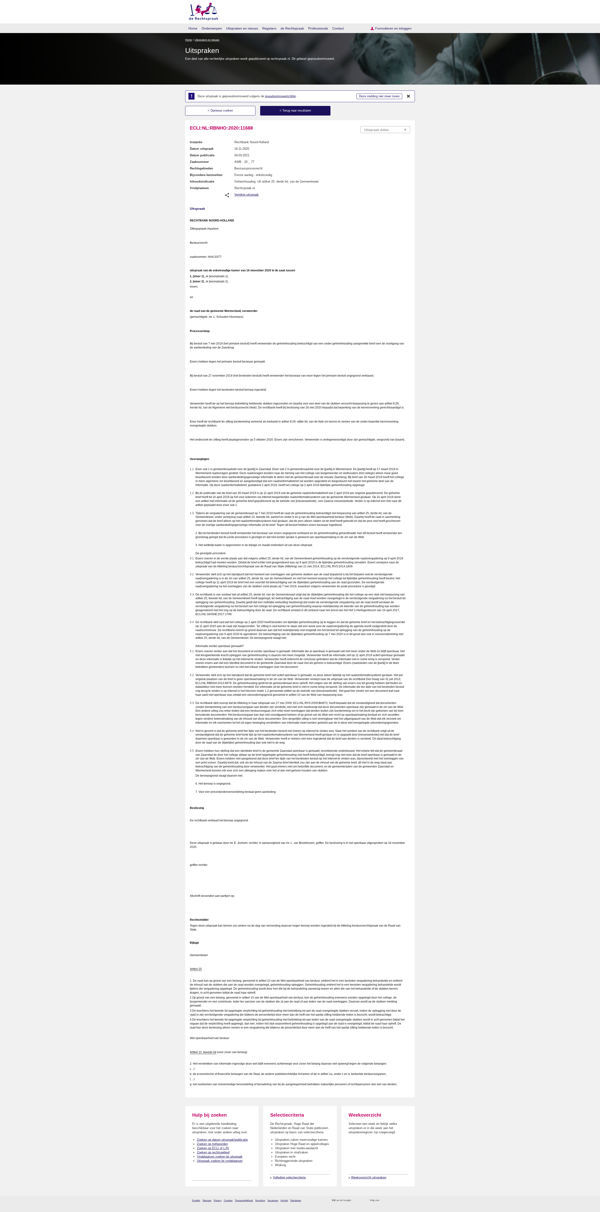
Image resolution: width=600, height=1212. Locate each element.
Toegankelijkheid (244, 1200)
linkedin (401, 1200)
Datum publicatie (202, 155)
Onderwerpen (212, 28)
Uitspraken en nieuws (242, 28)
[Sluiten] (408, 96)
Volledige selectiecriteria (289, 1177)
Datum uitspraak (202, 148)
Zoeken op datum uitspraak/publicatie (222, 1139)
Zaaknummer (199, 162)
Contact (338, 28)
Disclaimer (295, 1200)
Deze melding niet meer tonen (379, 96)
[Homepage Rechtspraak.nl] (202, 10)
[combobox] (385, 129)
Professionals (318, 28)
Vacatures (272, 1200)
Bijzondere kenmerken (206, 175)
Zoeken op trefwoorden (212, 1144)
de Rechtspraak (292, 28)
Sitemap (206, 1200)
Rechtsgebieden (201, 168)
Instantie (196, 142)
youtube (407, 1200)
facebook (389, 1200)
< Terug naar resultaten (295, 110)
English (196, 1200)
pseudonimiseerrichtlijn (280, 96)
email (361, 1200)
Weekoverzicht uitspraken (368, 1177)
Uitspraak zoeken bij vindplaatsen (220, 1161)
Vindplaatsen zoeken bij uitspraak (220, 1156)
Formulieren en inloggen (393, 28)
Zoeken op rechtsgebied (213, 1152)
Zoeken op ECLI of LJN (213, 1148)
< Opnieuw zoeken (220, 110)
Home (192, 28)
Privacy (217, 1200)
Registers (269, 28)
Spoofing (260, 1200)
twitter (383, 1200)
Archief (284, 1200)
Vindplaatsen (199, 188)
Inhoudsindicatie (202, 181)
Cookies (228, 1200)
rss (355, 1200)
